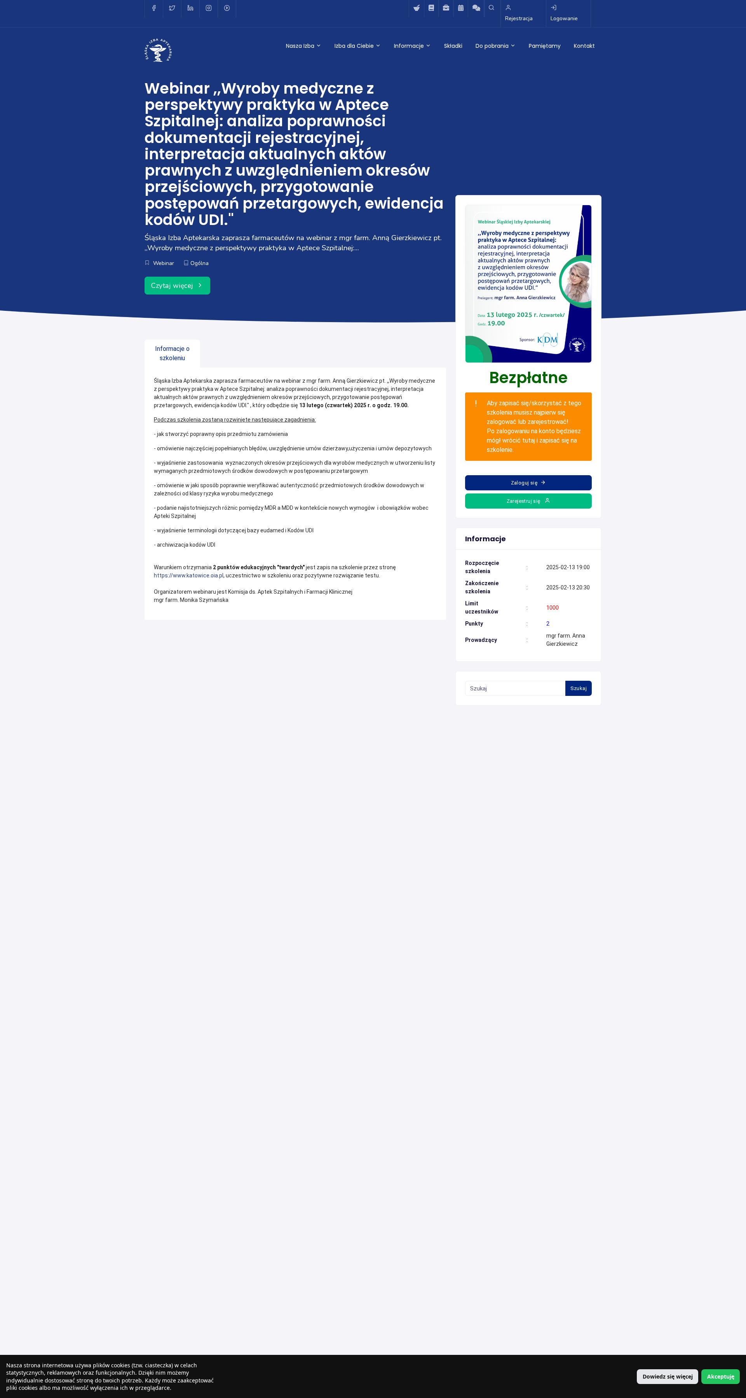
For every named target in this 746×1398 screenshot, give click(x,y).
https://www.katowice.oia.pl (188, 575)
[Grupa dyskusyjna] (476, 8)
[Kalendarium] (460, 8)
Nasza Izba (301, 46)
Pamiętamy (545, 46)
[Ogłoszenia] (445, 8)
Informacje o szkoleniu (172, 353)
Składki (453, 46)
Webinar (163, 263)
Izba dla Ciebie (355, 46)
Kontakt (584, 46)
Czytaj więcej (173, 285)
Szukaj (578, 688)
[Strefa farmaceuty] (416, 8)
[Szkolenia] (431, 8)
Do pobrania (493, 46)
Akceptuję (720, 1376)
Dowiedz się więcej (668, 1376)
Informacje (409, 46)
